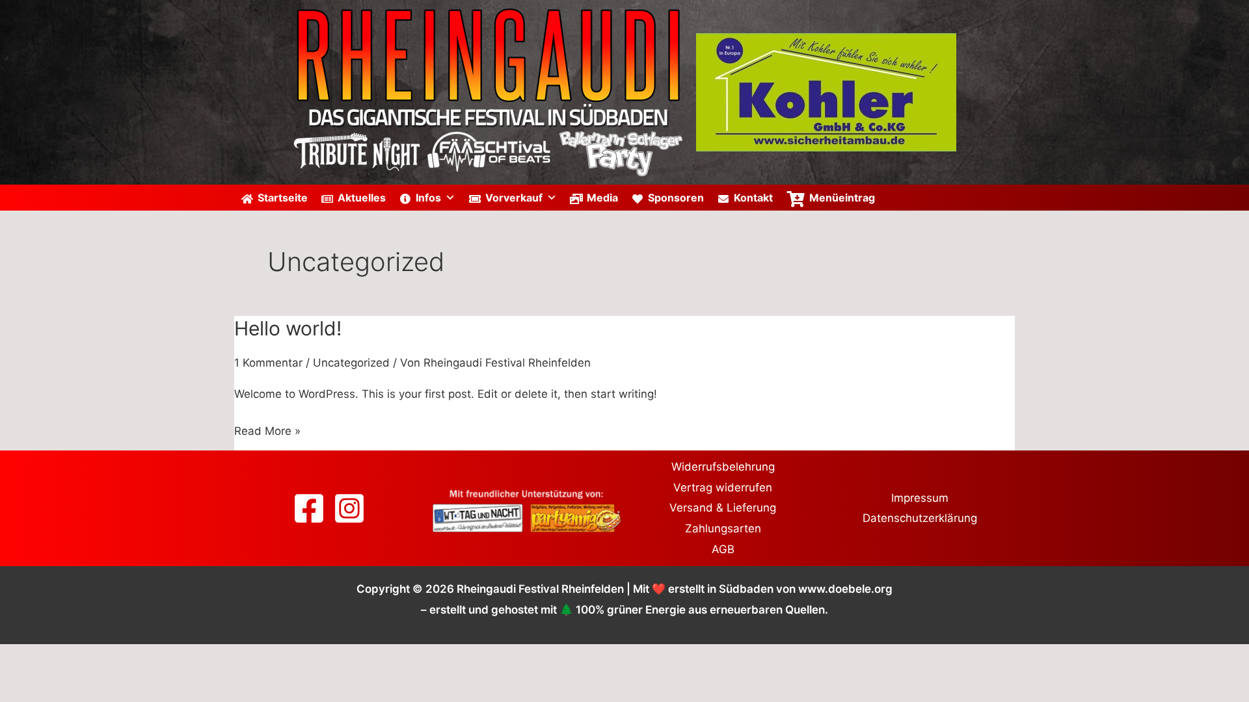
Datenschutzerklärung (920, 518)
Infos (428, 197)
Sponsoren (676, 197)
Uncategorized (351, 362)
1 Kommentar (268, 362)
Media (602, 197)
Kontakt (753, 197)
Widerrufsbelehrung (723, 466)
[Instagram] (349, 508)
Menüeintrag (842, 197)
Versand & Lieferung (722, 507)
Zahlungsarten (723, 528)
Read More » (267, 429)
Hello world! (288, 328)
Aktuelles (362, 197)
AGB (723, 549)
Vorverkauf (514, 197)
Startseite (283, 197)
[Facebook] (309, 508)
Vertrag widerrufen (722, 487)
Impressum (919, 497)
